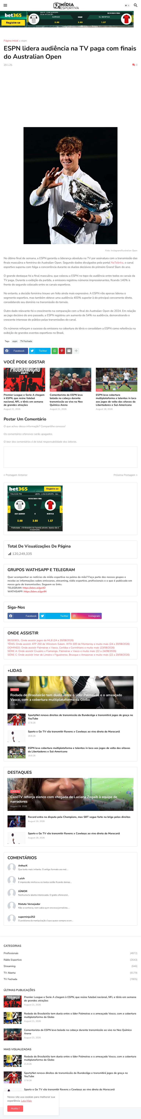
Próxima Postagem (124, 475)
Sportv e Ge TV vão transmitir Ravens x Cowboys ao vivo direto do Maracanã (74, 731)
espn (24, 41)
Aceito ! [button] (15, 1108)
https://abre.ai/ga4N (35, 591)
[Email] (69, 351)
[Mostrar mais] (76, 351)
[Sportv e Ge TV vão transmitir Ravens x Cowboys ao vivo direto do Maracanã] (17, 736)
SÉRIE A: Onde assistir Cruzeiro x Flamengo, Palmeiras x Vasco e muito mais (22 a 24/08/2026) (62, 651)
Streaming (70, 966)
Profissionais (70, 953)
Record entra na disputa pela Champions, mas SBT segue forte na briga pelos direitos (79, 817)
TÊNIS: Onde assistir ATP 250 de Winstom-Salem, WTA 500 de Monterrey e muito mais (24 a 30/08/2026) (69, 644)
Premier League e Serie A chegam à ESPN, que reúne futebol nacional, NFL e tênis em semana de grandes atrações (24, 400)
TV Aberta (70, 973)
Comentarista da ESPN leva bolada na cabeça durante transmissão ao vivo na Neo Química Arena (66, 400)
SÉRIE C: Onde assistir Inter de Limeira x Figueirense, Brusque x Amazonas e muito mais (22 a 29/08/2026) (69, 655)
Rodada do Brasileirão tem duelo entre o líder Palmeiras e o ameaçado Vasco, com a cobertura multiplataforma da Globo (80, 1015)
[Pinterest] (62, 351)
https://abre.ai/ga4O (34, 588)
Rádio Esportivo (70, 960)
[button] (5, 5)
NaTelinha (117, 262)
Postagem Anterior (16, 475)
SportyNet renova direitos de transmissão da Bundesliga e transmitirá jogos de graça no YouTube (80, 717)
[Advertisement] (70, 97)
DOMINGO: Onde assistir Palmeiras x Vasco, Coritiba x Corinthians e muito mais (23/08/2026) (61, 647)
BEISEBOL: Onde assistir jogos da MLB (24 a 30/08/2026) (41, 640)
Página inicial (11, 41)
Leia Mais (26, 1101)
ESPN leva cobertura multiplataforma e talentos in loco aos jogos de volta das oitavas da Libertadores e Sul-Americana (116, 400)
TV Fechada (26, 341)
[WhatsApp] (55, 351)
